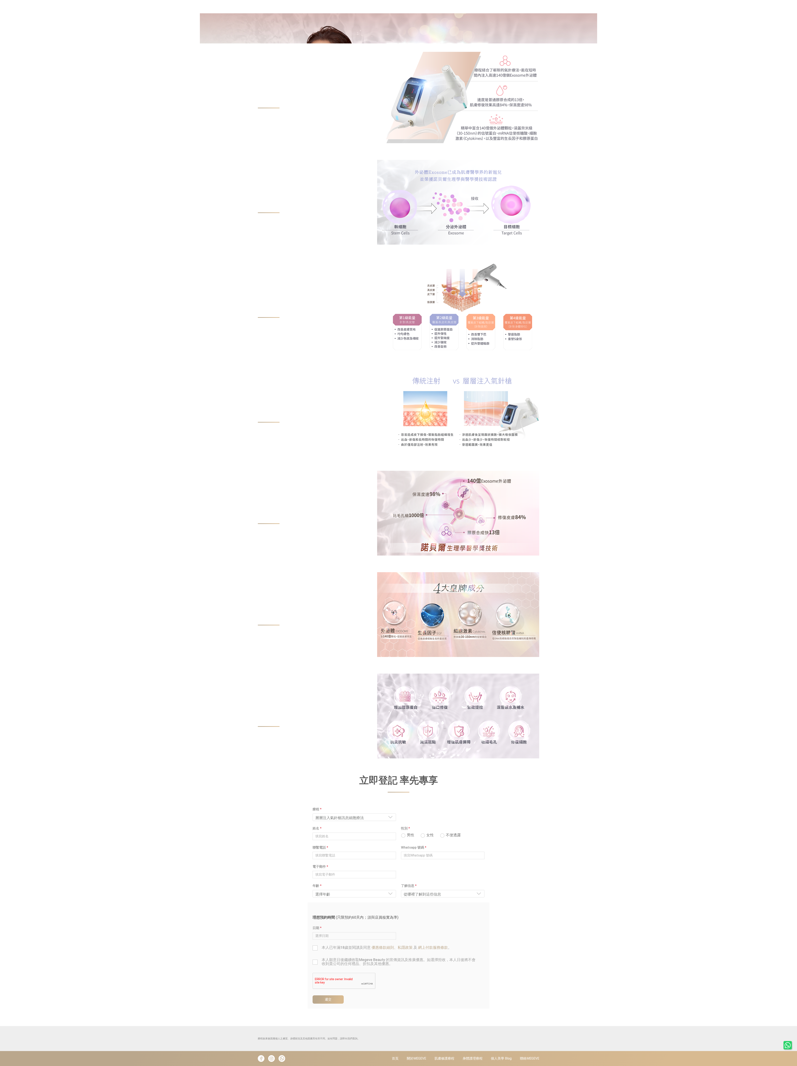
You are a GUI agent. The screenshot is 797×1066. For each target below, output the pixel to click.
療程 (317, 809)
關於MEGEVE (416, 1058)
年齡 (317, 886)
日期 (317, 928)
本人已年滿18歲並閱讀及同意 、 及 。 (387, 947)
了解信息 (409, 886)
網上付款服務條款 (433, 947)
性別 (405, 828)
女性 (430, 835)
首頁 (395, 1058)
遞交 (328, 999)
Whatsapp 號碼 (413, 847)
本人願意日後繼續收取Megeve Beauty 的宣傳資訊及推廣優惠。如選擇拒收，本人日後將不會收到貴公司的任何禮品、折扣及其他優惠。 (399, 962)
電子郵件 (320, 867)
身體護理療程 (473, 1058)
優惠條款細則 (383, 947)
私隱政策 (405, 947)
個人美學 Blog (501, 1058)
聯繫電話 (320, 847)
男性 (410, 835)
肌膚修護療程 (444, 1058)
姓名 (317, 828)
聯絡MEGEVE (529, 1058)
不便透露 (453, 835)
